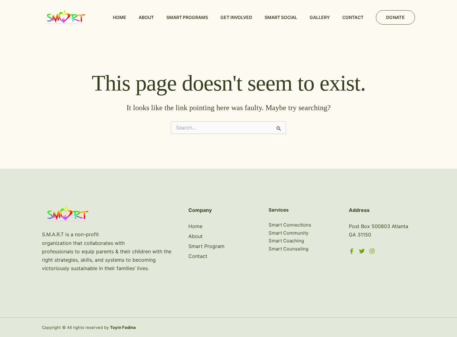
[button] (395, 17)
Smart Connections (290, 225)
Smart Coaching (286, 241)
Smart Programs (187, 17)
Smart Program (206, 246)
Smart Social (281, 17)
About (146, 17)
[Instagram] (372, 251)
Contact (352, 17)
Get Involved (236, 17)
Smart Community (288, 233)
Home (119, 17)
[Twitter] (362, 251)
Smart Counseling (288, 249)
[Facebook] (351, 251)
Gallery (320, 17)
